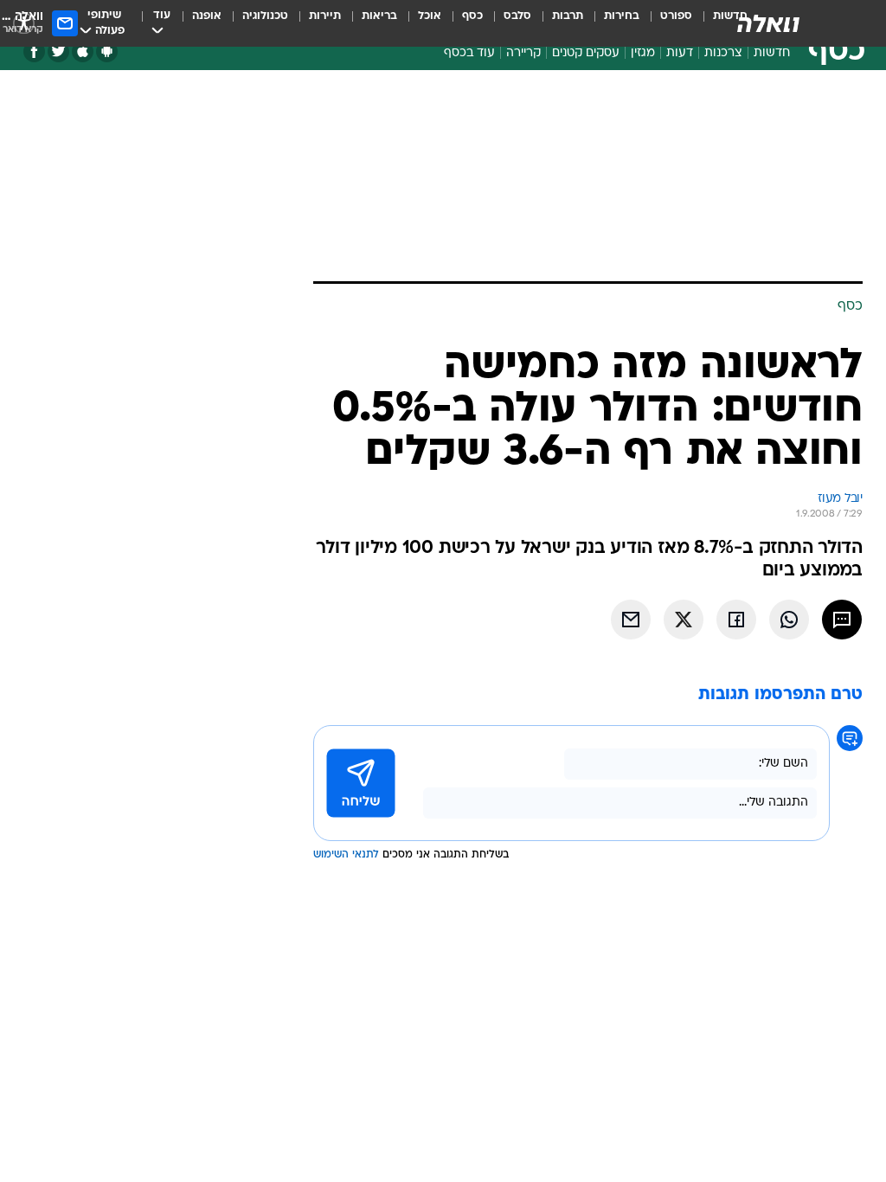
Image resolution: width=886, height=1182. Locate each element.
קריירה (523, 53)
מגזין (643, 53)
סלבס (517, 16)
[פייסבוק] (34, 51)
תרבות (567, 16)
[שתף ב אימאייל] (631, 619)
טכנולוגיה (265, 16)
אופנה (207, 16)
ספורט (676, 16)
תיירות (325, 16)
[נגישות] (24, 23)
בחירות (621, 16)
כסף (472, 16)
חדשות (772, 53)
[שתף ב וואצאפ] (789, 619)
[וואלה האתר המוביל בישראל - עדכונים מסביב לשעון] (768, 23)
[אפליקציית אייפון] (82, 51)
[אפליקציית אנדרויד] (107, 51)
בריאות (379, 16)
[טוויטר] (58, 51)
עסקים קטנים (586, 53)
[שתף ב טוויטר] (683, 619)
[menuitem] (665, 23)
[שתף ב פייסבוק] (736, 619)
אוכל (429, 16)
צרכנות (723, 53)
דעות (679, 53)
